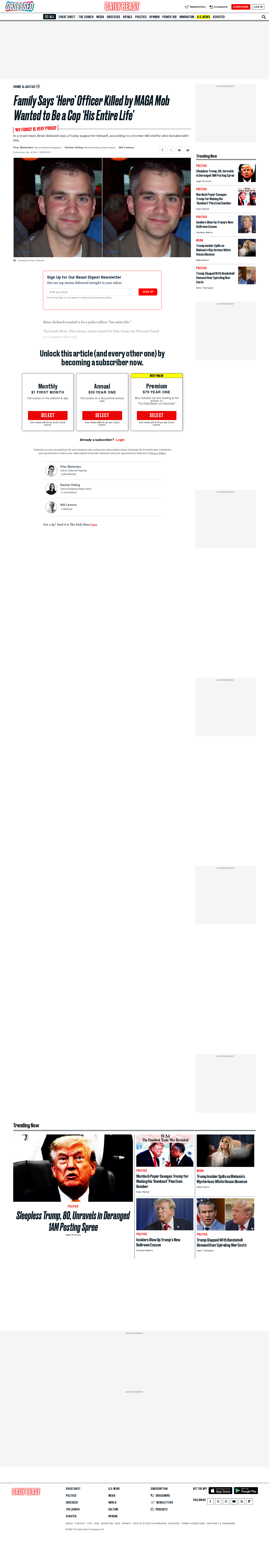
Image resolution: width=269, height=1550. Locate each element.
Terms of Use (89, 298)
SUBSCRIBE (240, 6)
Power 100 (169, 17)
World (112, 1502)
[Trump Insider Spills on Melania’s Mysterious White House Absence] (247, 255)
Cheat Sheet (67, 17)
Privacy (126, 1523)
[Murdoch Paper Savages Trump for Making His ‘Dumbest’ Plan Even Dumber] (247, 204)
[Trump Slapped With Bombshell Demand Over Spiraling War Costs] (247, 283)
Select (48, 415)
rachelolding (69, 492)
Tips (89, 1523)
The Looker (86, 17)
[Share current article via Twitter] (170, 150)
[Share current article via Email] (179, 150)
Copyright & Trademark (221, 1523)
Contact (80, 1523)
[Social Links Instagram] (226, 1502)
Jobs (96, 1523)
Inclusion (173, 1523)
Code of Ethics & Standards (150, 1523)
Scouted (219, 17)
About (69, 1523)
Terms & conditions (193, 1523)
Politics (141, 17)
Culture (113, 1509)
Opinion (154, 17)
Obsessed (113, 17)
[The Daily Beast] (122, 7)
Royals (127, 17)
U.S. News (203, 17)
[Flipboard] (250, 1502)
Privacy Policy (105, 298)
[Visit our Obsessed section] (32, 7)
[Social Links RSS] (242, 1502)
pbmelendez (69, 474)
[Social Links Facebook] (210, 1502)
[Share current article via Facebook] (162, 150)
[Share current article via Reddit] (187, 150)
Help (117, 1523)
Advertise (107, 1523)
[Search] (264, 17)
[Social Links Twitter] (218, 1502)
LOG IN (258, 6)
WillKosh (67, 509)
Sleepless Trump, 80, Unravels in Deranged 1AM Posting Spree (73, 1221)
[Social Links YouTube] (234, 1502)
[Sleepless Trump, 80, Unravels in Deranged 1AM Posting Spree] (247, 181)
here (94, 524)
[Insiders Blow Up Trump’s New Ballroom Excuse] (247, 232)
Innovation (186, 17)
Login (120, 440)
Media (100, 17)
